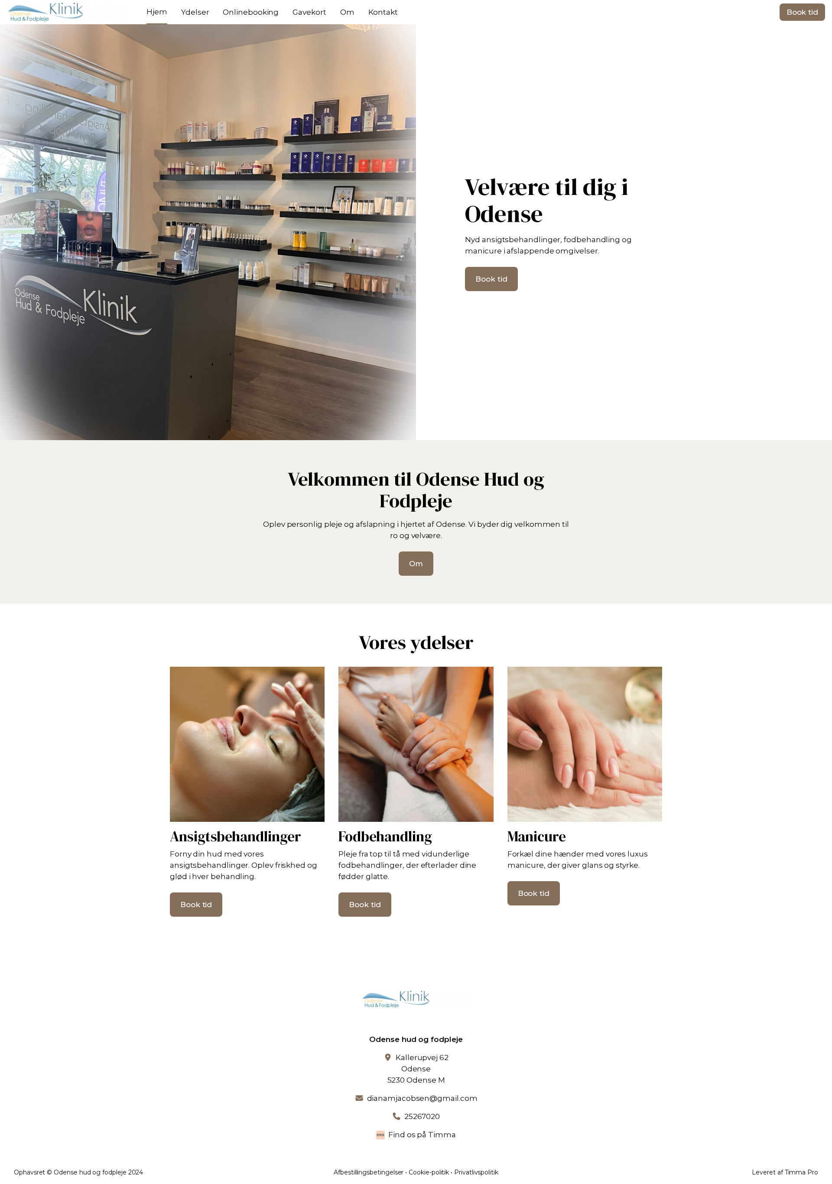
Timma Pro (801, 1172)
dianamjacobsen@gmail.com (422, 1098)
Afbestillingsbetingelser (368, 1172)
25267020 (422, 1116)
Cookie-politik (429, 1172)
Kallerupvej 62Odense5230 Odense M (417, 1068)
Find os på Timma (422, 1134)
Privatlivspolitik (476, 1172)
